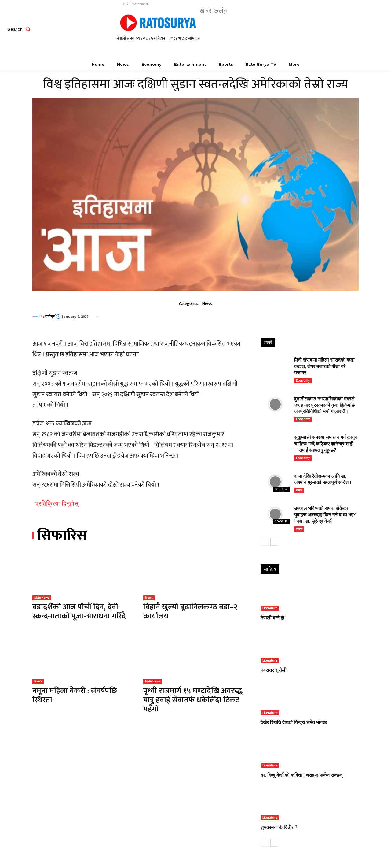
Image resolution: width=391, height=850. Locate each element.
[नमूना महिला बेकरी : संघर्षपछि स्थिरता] (83, 658)
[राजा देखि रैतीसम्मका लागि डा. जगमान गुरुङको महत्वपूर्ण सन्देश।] (275, 482)
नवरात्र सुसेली (274, 670)
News (207, 303)
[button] (20, 29)
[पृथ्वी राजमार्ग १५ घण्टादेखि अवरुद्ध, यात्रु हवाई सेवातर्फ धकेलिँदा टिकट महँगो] (194, 658)
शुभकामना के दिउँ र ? (279, 827)
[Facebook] (304, 29)
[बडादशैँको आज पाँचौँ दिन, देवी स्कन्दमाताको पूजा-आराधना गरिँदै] (83, 575)
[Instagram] (317, 29)
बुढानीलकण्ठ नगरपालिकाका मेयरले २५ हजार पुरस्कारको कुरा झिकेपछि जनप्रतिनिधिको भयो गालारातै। (324, 405)
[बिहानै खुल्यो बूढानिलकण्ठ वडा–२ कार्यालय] (194, 575)
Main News (41, 597)
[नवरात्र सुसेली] (309, 648)
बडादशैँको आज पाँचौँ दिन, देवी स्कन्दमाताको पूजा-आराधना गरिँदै (79, 611)
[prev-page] (264, 542)
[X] (331, 29)
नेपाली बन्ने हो (272, 618)
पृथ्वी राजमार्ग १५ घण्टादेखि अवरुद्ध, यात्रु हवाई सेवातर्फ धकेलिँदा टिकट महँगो (193, 700)
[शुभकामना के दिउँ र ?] (309, 805)
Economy (303, 380)
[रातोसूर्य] (36, 317)
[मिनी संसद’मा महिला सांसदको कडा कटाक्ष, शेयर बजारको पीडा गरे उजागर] (275, 365)
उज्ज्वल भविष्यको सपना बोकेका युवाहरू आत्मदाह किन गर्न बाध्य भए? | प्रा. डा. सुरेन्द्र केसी (325, 514)
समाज (299, 490)
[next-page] (274, 542)
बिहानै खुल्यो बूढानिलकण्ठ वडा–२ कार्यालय (190, 611)
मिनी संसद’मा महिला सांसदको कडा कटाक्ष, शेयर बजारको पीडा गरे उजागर (324, 366)
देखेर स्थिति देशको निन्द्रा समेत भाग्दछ (294, 722)
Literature (269, 608)
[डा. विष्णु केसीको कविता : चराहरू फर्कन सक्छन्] (309, 753)
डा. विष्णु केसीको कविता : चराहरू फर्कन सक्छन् (301, 775)
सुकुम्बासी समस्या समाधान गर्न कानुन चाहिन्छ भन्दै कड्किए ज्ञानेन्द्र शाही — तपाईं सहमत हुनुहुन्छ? (325, 443)
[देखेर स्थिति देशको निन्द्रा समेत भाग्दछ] (309, 700)
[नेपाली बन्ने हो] (309, 596)
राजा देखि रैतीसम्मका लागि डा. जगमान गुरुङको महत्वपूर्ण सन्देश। (323, 479)
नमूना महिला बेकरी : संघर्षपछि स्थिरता (74, 695)
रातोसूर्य (50, 316)
